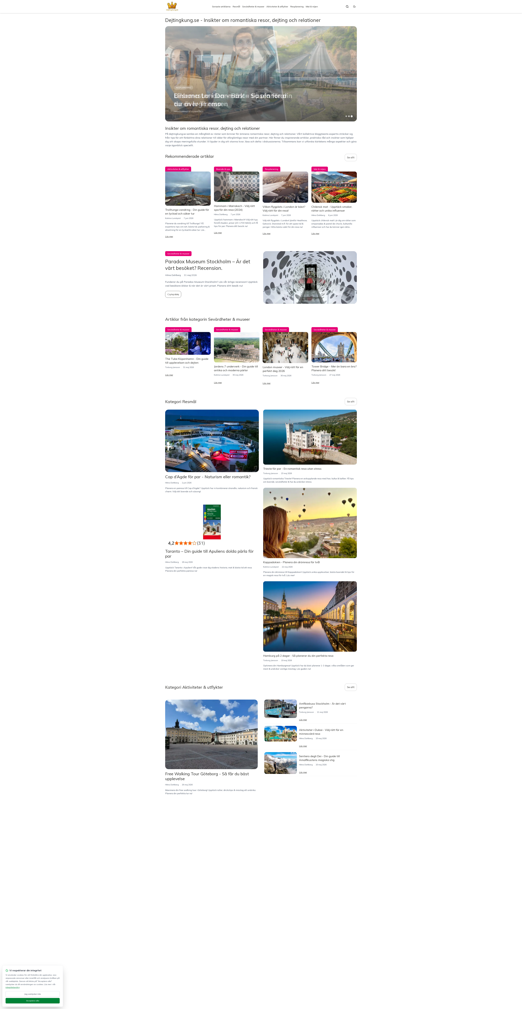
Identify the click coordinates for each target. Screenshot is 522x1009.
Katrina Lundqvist (181, 111)
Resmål (236, 6)
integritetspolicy (12, 987)
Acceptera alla (32, 1000)
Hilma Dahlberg (221, 214)
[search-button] (347, 6)
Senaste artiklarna (221, 6)
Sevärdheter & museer (253, 6)
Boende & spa (223, 169)
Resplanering (297, 6)
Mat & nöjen (312, 6)
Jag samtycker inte (32, 994)
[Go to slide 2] (349, 116)
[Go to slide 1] (346, 116)
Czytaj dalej (173, 294)
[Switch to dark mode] (354, 6)
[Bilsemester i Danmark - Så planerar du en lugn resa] (261, 73)
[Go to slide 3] (352, 116)
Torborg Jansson (172, 367)
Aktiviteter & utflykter (277, 6)
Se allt (351, 157)
